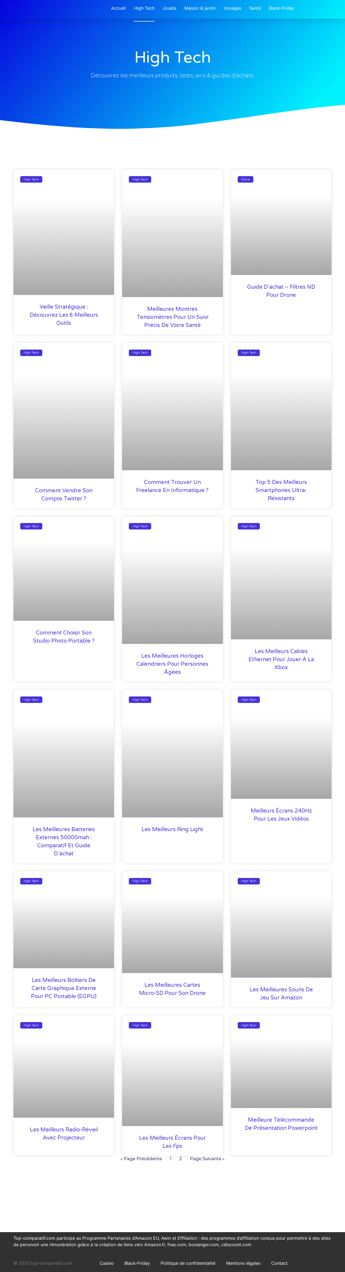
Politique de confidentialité (188, 1263)
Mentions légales (243, 1263)
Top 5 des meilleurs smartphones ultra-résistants (281, 490)
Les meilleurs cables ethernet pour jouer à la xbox (281, 659)
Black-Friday (137, 1263)
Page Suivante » (207, 1158)
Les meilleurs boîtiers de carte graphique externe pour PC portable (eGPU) (63, 988)
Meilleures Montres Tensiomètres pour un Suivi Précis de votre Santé (172, 317)
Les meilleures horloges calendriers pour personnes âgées (172, 664)
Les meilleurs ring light (172, 829)
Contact (279, 1263)
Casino (107, 1263)
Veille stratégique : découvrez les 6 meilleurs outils (64, 315)
